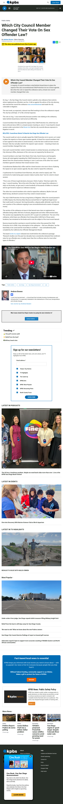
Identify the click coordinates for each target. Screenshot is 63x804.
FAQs (42, 762)
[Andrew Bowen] (5, 295)
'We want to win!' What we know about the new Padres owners (22, 629)
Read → (31, 703)
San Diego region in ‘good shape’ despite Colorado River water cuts (53, 730)
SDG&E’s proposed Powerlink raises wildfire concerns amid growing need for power (38, 732)
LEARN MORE (18, 795)
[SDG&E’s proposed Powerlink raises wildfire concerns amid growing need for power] (39, 717)
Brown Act (27, 127)
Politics (4, 723)
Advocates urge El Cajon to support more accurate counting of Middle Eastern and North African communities (31, 641)
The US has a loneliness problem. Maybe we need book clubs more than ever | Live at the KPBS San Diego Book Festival (31, 473)
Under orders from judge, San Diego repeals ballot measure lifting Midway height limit (30, 618)
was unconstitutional (34, 104)
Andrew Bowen (8, 39)
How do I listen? (45, 765)
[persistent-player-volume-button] (9, 8)
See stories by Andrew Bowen (21, 304)
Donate (31, 680)
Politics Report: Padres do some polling (8, 728)
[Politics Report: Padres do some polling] (9, 717)
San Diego (21, 285)
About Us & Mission (25, 753)
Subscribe (31, 397)
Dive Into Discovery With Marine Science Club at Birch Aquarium (23, 522)
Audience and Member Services (49, 753)
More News (7, 711)
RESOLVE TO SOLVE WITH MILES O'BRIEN (15, 570)
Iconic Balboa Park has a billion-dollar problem (22, 729)
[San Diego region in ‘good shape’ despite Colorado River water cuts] (54, 717)
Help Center (44, 771)
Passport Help (44, 768)
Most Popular (7, 578)
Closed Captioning (45, 756)
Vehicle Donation (24, 800)
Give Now (55, 2)
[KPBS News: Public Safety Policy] (15, 696)
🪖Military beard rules (10, 340)
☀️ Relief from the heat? (11, 337)
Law (46, 285)
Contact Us (43, 759)
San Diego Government (35, 285)
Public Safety (6, 20)
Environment (35, 723)
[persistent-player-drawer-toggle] (60, 8)
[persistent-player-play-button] (4, 8)
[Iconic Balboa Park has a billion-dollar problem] (24, 717)
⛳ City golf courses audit (11, 334)
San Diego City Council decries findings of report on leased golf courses (25, 635)
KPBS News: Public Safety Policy (42, 689)
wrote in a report (15, 234)
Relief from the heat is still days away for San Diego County (21, 624)
